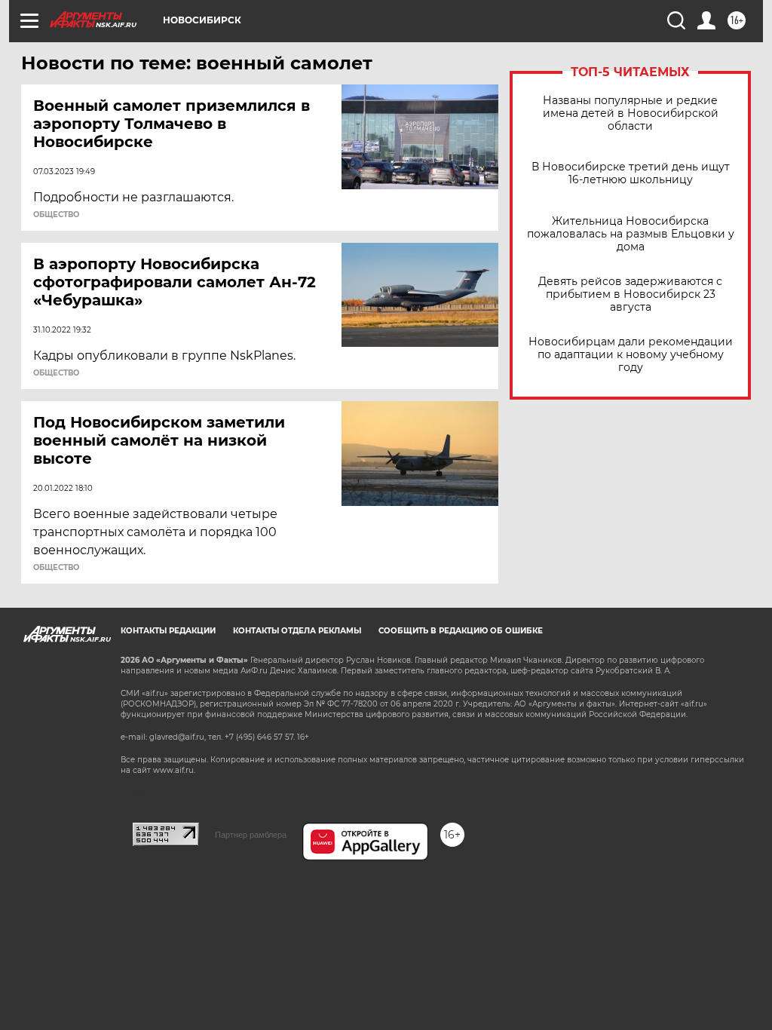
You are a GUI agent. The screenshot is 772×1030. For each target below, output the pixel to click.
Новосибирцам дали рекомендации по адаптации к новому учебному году (630, 355)
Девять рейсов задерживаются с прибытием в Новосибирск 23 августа (630, 294)
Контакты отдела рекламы (297, 631)
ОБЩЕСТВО (56, 215)
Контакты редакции (168, 631)
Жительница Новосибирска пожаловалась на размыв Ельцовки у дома (630, 234)
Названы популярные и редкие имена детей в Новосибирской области (630, 113)
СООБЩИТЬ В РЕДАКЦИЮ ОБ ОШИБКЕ (460, 631)
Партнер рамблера (250, 834)
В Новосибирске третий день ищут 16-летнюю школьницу (631, 173)
